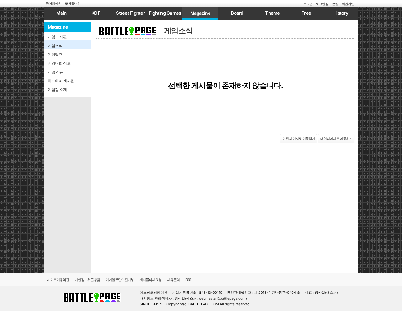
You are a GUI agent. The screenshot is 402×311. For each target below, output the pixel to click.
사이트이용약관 (58, 279)
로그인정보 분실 (327, 4)
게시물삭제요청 (150, 279)
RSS (188, 279)
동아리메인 (53, 3)
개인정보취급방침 (87, 279)
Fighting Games (165, 13)
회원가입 (348, 4)
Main (61, 13)
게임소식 (178, 30)
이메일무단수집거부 (120, 279)
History (340, 13)
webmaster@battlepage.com (222, 298)
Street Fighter (130, 13)
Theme (272, 13)
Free (306, 13)
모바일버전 (72, 3)
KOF (95, 13)
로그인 (307, 4)
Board (237, 13)
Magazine (200, 13)
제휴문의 (173, 279)
